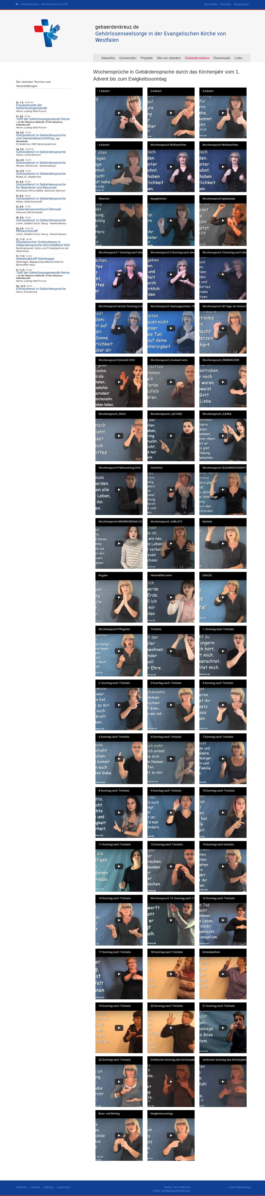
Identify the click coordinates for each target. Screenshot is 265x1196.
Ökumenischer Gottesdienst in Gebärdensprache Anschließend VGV (43, 243)
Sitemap (48, 1187)
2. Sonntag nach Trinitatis (114, 683)
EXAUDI (207, 575)
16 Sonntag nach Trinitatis (218, 898)
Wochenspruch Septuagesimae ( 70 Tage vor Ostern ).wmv (174, 306)
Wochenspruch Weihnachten (168, 144)
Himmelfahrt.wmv (161, 575)
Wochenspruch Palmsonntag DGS (120, 467)
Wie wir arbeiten (169, 58)
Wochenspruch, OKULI (112, 414)
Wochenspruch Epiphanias (218, 198)
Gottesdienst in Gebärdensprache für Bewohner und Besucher (41, 186)
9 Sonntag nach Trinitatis (166, 790)
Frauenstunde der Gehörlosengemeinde (31, 106)
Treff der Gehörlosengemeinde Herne (43, 119)
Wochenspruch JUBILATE (166, 521)
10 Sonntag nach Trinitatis (218, 790)
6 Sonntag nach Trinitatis (166, 736)
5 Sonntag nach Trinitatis (114, 736)
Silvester (104, 198)
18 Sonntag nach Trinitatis (167, 952)
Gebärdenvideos (30, 4)
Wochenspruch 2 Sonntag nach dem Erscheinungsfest (174, 252)
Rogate (103, 575)
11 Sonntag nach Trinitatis (115, 844)
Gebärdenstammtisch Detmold (38, 209)
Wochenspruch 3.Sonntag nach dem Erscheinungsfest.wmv (226, 252)
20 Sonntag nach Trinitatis (167, 1006)
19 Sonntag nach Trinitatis (115, 1006)
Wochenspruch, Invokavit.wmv (169, 360)
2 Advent (156, 91)
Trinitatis (156, 629)
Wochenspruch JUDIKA (216, 414)
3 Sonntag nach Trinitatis (166, 683)
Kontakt (225, 4)
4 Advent (104, 144)
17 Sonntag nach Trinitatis (115, 952)
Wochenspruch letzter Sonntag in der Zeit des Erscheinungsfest (122, 306)
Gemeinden (127, 58)
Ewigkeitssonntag (162, 1113)
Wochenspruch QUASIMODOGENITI (224, 467)
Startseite (210, 4)
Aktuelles (108, 58)
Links (238, 58)
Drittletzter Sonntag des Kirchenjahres (174, 1059)
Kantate (207, 521)
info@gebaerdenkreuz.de (175, 1190)
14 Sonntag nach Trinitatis (115, 898)
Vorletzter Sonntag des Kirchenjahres (225, 1059)
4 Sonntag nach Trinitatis (217, 683)
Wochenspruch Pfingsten (114, 629)
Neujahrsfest (158, 198)
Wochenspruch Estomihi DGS (117, 360)
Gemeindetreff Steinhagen (35, 258)
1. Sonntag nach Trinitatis (218, 629)
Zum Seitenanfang (240, 1187)
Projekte (147, 58)
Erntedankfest (211, 952)
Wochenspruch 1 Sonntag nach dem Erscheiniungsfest (122, 252)
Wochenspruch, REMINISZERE (220, 360)
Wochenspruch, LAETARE (166, 414)
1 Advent (104, 91)
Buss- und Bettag (109, 1113)
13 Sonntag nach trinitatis (218, 844)
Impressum (241, 4)
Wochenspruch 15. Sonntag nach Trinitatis (174, 898)
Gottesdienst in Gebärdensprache (41, 152)
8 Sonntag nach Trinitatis (114, 790)
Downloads (221, 58)
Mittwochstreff (27, 231)
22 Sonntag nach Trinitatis (115, 1059)
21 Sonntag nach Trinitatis (218, 1006)
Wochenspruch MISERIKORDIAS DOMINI (122, 521)
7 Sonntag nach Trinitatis (217, 736)
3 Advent (207, 91)
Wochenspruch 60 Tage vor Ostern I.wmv (226, 306)
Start (17, 4)
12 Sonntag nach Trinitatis (167, 844)
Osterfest (157, 467)
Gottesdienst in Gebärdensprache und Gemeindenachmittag (41, 136)
